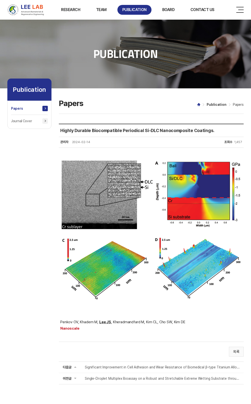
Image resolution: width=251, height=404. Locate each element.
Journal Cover (21, 121)
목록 (236, 352)
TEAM (101, 9)
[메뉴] (240, 9)
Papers (17, 108)
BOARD (168, 9)
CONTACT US (202, 9)
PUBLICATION (134, 9)
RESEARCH (70, 9)
